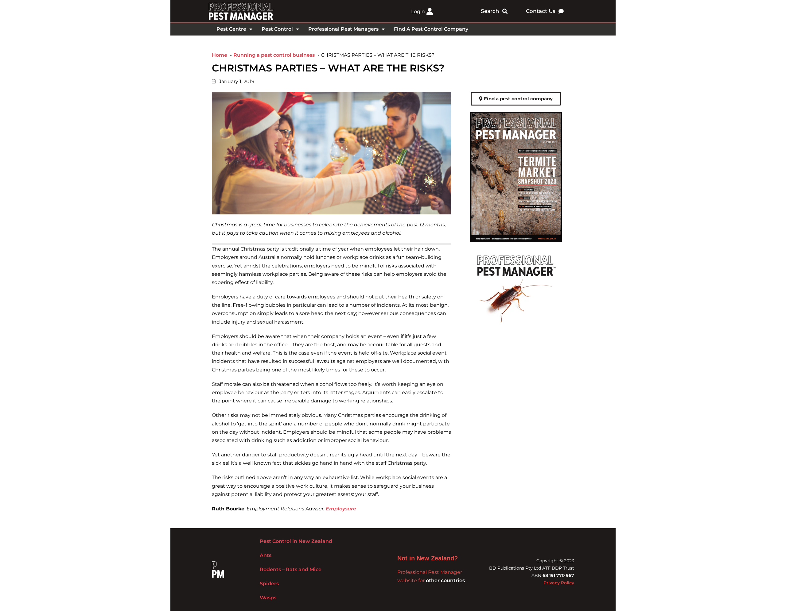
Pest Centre (231, 29)
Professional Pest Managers (343, 29)
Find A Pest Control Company (431, 29)
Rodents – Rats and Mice (290, 569)
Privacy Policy (558, 583)
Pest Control (277, 29)
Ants (265, 555)
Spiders (269, 583)
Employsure (341, 509)
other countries (445, 580)
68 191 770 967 (558, 575)
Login (418, 11)
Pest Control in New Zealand (296, 541)
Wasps (268, 598)
